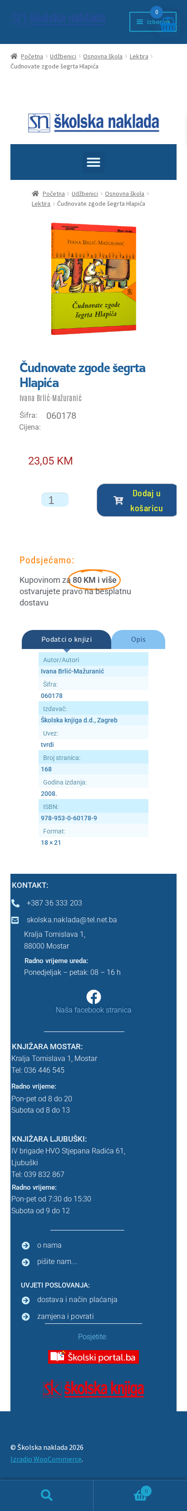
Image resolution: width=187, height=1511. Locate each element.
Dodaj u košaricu (146, 500)
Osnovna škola (103, 56)
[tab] (67, 639)
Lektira (139, 56)
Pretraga (47, 1495)
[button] (93, 162)
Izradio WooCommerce (46, 1458)
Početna (32, 56)
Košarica (121, 1487)
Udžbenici (63, 56)
